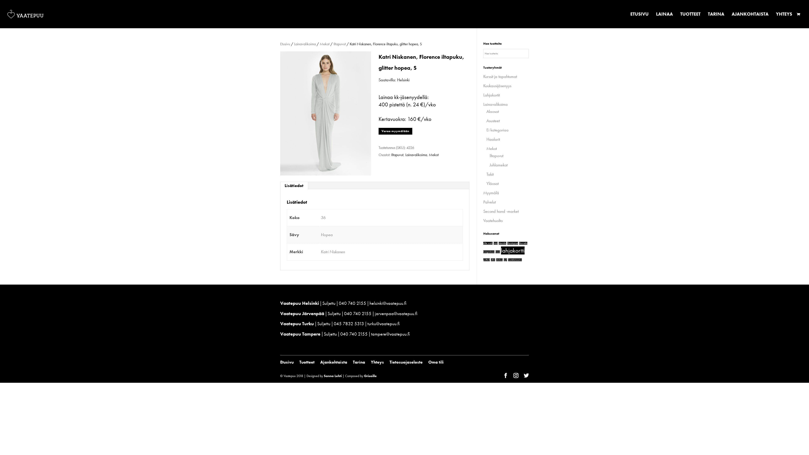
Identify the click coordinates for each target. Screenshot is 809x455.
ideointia (502, 243)
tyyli (505, 259)
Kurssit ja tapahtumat (500, 76)
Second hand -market (501, 211)
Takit (490, 174)
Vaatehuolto (493, 220)
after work (488, 243)
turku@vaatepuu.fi (383, 324)
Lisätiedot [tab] (294, 185)
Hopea (327, 234)
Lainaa (664, 15)
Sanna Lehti (333, 376)
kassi (498, 251)
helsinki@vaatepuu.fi (388, 303)
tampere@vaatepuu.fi (390, 334)
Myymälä (491, 192)
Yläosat (492, 183)
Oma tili (436, 362)
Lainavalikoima (305, 43)
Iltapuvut (340, 43)
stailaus (499, 259)
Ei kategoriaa (497, 130)
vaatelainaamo (515, 259)
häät (496, 243)
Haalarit (493, 139)
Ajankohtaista (750, 15)
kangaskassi (488, 251)
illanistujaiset (512, 243)
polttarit (486, 259)
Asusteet (493, 120)
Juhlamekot (499, 165)
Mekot (324, 43)
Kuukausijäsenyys (497, 85)
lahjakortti (513, 250)
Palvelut (489, 202)
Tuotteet (690, 15)
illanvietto (523, 243)
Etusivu (639, 15)
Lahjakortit (491, 95)
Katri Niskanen (333, 251)
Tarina (716, 15)
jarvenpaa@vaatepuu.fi (396, 313)
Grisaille (370, 376)
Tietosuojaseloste (406, 362)
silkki (493, 259)
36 (323, 217)
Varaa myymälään (395, 131)
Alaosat (492, 111)
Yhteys (784, 15)
